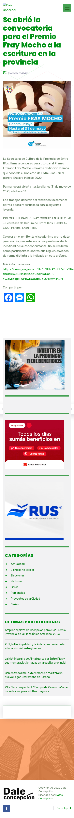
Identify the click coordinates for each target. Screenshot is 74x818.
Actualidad (18, 564)
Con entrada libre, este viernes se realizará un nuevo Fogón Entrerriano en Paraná (34, 675)
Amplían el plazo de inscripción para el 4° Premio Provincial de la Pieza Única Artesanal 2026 (35, 632)
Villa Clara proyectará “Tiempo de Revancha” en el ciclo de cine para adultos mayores (36, 689)
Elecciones (17, 575)
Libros (14, 587)
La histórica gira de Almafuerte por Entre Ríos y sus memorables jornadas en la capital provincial (35, 660)
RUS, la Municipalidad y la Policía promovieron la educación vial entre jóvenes (35, 646)
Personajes (18, 593)
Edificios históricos (23, 570)
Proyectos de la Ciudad (25, 598)
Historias (16, 581)
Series (15, 604)
